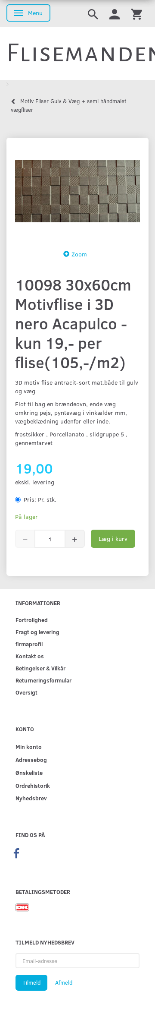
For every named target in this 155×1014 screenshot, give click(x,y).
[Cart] (136, 13)
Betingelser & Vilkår (40, 668)
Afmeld (63, 982)
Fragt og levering (37, 631)
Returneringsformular (43, 680)
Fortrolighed (32, 619)
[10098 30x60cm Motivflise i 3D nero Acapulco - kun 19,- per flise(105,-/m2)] (77, 191)
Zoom (79, 254)
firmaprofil (29, 644)
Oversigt (26, 692)
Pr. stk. (40, 499)
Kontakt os (30, 656)
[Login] (114, 13)
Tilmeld (31, 982)
